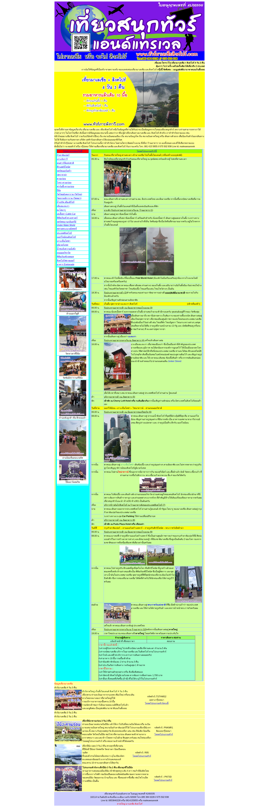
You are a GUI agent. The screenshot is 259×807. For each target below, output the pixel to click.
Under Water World (66, 225)
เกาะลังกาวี (62, 159)
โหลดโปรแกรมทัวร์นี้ (147, 151)
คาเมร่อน (61, 178)
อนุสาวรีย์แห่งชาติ (65, 163)
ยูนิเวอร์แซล (62, 245)
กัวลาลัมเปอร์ (63, 155)
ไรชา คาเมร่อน (64, 182)
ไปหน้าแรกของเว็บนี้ (72, 151)
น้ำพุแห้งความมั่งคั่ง (66, 249)
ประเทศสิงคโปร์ (64, 233)
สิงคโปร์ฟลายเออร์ (65, 260)
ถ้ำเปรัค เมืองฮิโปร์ (65, 202)
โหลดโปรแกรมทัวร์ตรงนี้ (156, 703)
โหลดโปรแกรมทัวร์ (163, 734)
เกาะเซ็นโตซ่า (63, 241)
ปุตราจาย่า (62, 175)
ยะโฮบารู (61, 210)
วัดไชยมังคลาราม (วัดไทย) (69, 194)
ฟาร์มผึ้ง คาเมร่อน (65, 186)
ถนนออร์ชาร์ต (63, 253)
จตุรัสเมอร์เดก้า (64, 171)
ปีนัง (59, 190)
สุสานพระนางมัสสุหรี (67, 228)
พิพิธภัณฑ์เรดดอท (65, 256)
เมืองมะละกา (63, 206)
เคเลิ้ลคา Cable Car (66, 214)
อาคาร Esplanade (65, 264)
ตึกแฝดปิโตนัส (63, 167)
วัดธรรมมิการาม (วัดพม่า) (69, 198)
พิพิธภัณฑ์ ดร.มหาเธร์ (67, 218)
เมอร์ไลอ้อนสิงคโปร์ (66, 237)
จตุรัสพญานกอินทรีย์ (66, 222)
